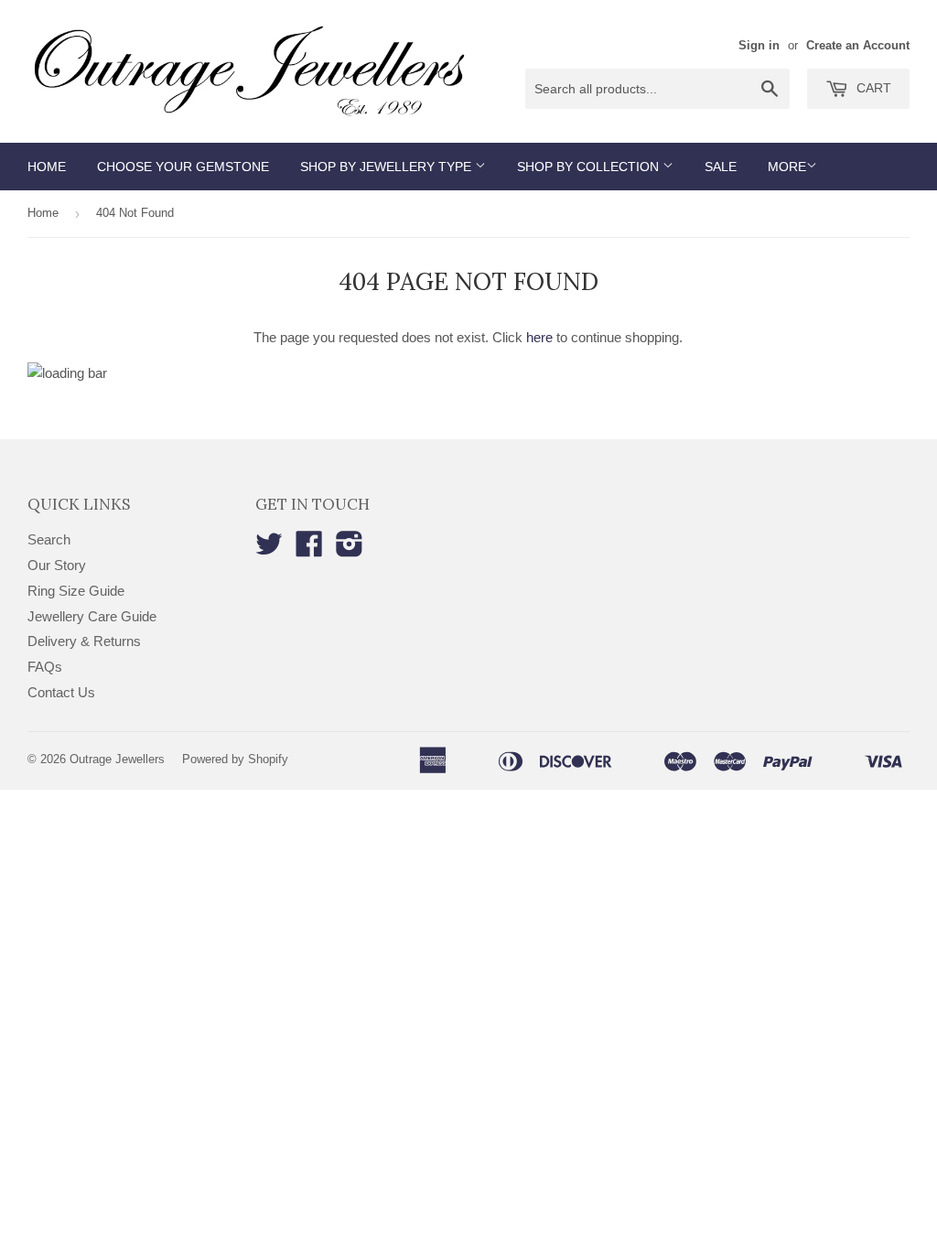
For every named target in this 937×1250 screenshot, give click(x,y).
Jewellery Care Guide (91, 616)
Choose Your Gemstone (183, 166)
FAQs (44, 666)
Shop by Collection (589, 166)
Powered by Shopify (235, 759)
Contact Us (61, 692)
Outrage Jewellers (117, 759)
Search (48, 539)
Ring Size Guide (75, 590)
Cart (872, 88)
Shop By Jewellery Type (387, 166)
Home (46, 166)
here (539, 337)
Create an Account (858, 45)
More (787, 166)
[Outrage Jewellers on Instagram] (349, 549)
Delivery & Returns (84, 641)
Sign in (759, 45)
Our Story (56, 565)
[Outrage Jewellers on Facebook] (309, 549)
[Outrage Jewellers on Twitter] (269, 549)
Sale (721, 166)
